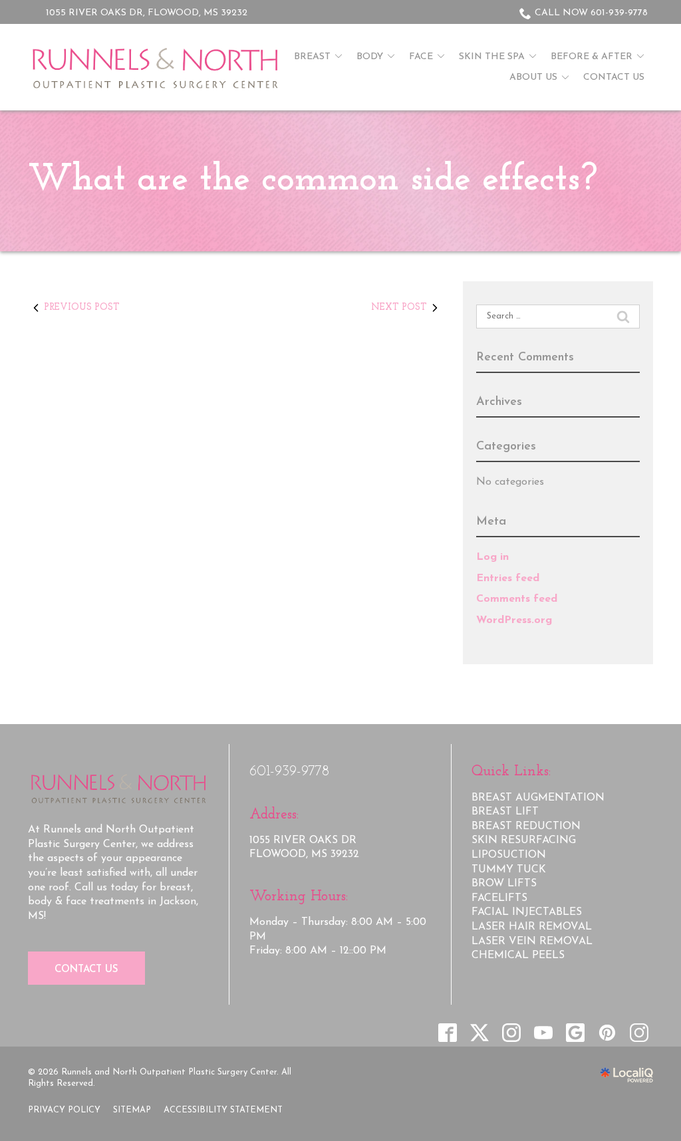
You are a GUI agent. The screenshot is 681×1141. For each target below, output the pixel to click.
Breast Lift (505, 812)
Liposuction (509, 855)
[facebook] (447, 1032)
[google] (575, 1032)
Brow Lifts (504, 883)
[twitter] (479, 1032)
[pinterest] (607, 1032)
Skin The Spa (492, 57)
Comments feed (516, 599)
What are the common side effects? (312, 180)
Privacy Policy (64, 1110)
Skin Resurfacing (524, 840)
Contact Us (613, 77)
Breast (312, 57)
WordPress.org (514, 620)
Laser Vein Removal (532, 941)
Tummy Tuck (509, 869)
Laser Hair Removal (532, 927)
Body (369, 57)
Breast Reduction (526, 826)
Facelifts (499, 898)
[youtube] (543, 1032)
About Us (533, 77)
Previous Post (82, 308)
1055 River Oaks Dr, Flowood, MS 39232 (146, 13)
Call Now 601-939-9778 (591, 13)
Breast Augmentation (538, 798)
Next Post (399, 308)
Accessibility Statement (223, 1110)
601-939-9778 (289, 771)
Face (421, 57)
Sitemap (132, 1110)
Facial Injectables (527, 912)
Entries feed (507, 578)
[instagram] (511, 1032)
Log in (492, 557)
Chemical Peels (518, 955)
